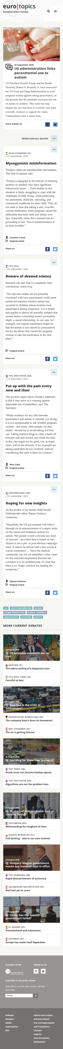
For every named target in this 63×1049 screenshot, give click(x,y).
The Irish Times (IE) (19, 676)
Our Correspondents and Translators (44, 1024)
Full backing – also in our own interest (28, 838)
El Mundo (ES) (16, 927)
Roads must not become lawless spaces (28, 772)
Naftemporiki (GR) (18, 494)
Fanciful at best (15, 680)
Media (8, 1022)
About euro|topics (43, 1015)
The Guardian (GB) (19, 875)
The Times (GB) (16, 769)
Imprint (37, 1034)
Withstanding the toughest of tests (26, 826)
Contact (38, 1030)
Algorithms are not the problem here (27, 784)
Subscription (11, 1026)
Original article (15, 241)
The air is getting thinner (20, 732)
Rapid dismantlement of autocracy (26, 878)
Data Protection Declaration (42, 1040)
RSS (7, 1030)
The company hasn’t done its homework (29, 720)
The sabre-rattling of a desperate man (28, 668)
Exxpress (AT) (16, 938)
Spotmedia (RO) (17, 823)
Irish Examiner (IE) (18, 154)
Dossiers (9, 1019)
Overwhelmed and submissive (23, 930)
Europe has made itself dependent (25, 942)
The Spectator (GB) (19, 377)
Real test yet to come (18, 890)
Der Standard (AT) (19, 728)
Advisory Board (41, 1019)
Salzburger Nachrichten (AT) (26, 886)
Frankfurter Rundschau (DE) (26, 717)
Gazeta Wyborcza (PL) (21, 834)
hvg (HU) (17, 267)
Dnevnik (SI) (15, 665)
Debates (9, 1015)
